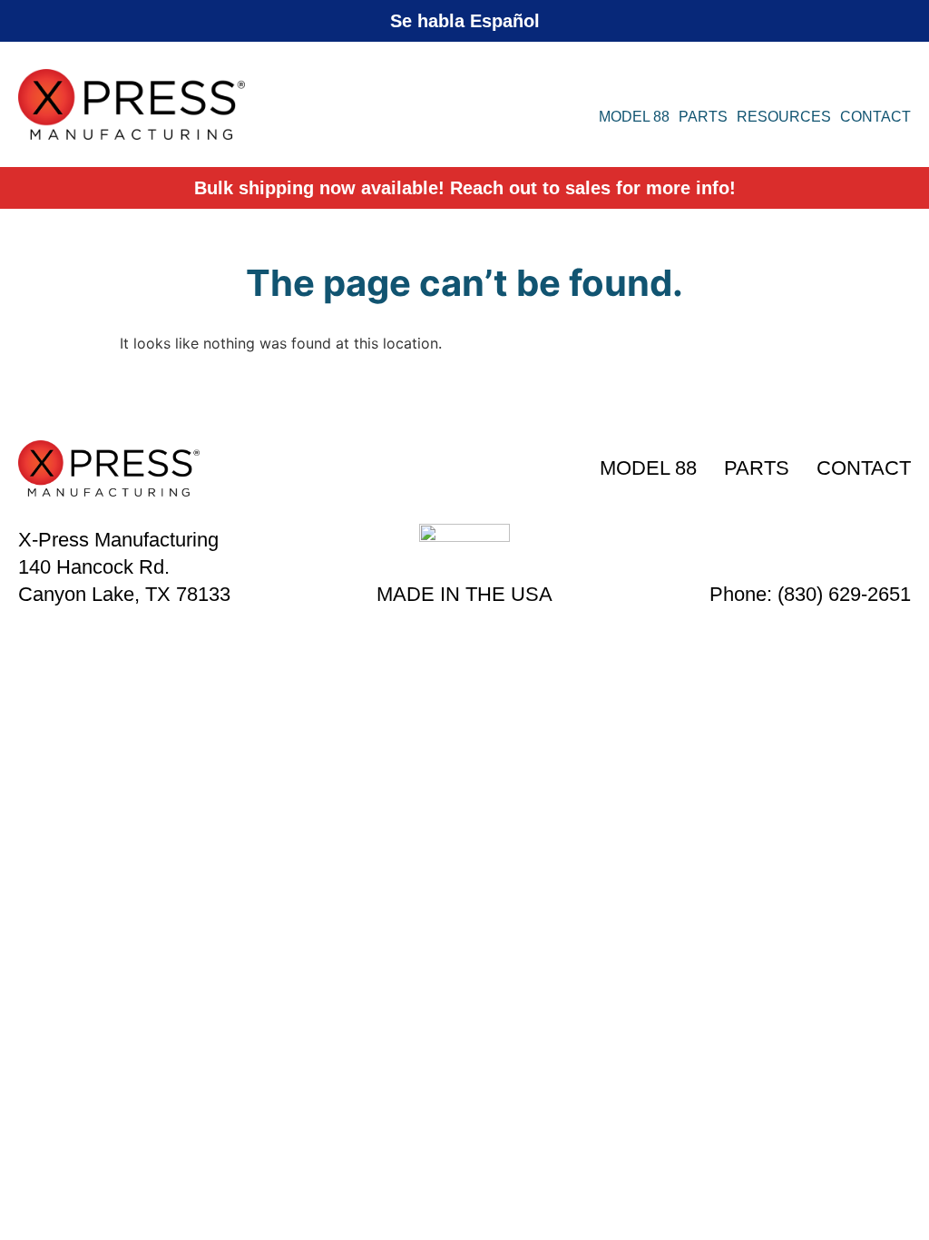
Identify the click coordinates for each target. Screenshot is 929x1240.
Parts (703, 116)
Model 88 (634, 116)
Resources (784, 116)
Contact (875, 116)
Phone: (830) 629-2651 (810, 594)
